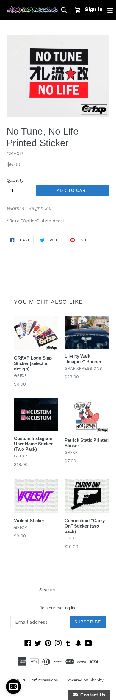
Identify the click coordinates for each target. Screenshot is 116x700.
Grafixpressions (43, 680)
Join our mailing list (58, 607)
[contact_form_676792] (13, 686)
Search (47, 589)
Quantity (15, 180)
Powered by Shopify (84, 680)
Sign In (94, 9)
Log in (70, 589)
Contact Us (92, 694)
